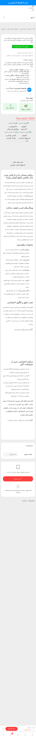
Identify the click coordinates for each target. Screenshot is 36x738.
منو (32, 17)
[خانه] (32, 735)
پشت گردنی (11, 138)
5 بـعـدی (24, 129)
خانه (34, 29)
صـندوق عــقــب (24, 138)
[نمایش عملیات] (3, 729)
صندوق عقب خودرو (18, 165)
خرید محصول (11, 729)
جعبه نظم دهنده (18, 162)
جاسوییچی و (13, 126)
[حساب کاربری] (3, 735)
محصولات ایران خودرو (13, 29)
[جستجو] (25, 735)
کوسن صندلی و (11, 135)
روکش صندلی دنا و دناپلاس (13, 55)
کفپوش (23, 126)
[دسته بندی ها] (18, 735)
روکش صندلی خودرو (25, 29)
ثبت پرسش (17, 479)
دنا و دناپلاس (13, 454)
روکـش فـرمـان (13, 129)
